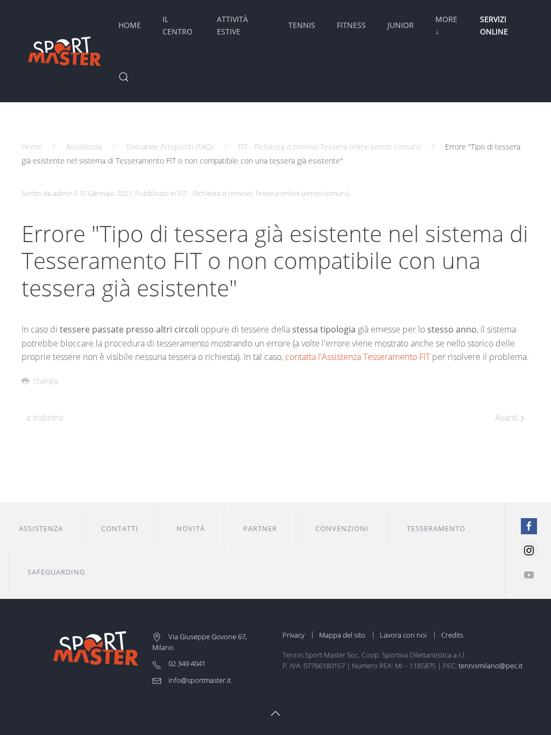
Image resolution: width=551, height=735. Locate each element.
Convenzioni (342, 528)
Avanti (507, 417)
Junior (400, 25)
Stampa (45, 381)
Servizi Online (494, 25)
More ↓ (446, 25)
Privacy (293, 635)
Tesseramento (436, 528)
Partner (260, 528)
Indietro (47, 417)
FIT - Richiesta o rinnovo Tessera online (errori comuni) (329, 147)
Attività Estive (232, 25)
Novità (190, 528)
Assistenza (84, 147)
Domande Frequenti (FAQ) (170, 147)
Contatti (119, 528)
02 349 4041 (186, 663)
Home (129, 25)
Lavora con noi (403, 635)
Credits (452, 635)
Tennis (301, 25)
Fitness (351, 25)
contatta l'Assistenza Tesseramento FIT (357, 357)
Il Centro (178, 25)
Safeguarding (56, 572)
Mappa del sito (342, 635)
